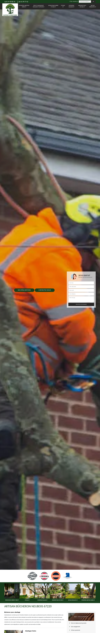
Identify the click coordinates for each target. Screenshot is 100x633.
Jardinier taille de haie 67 (82, 6)
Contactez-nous (45, 290)
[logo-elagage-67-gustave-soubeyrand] (8, 6)
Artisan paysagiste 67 (92, 6)
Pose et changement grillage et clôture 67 (38, 6)
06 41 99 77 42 (23, 2)
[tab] (50, 316)
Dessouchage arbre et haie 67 (53, 6)
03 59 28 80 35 (10, 2)
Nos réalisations (24, 290)
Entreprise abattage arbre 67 (24, 6)
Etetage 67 (63, 6)
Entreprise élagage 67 (71, 6)
